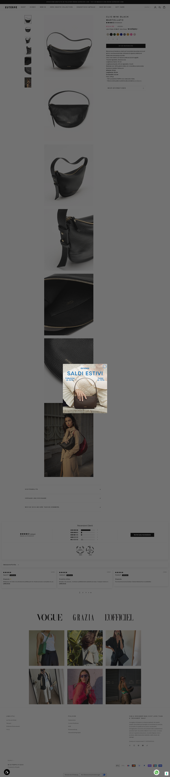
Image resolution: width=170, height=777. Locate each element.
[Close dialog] (104, 366)
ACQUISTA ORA (99, 408)
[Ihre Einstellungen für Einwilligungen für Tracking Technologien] (166, 773)
